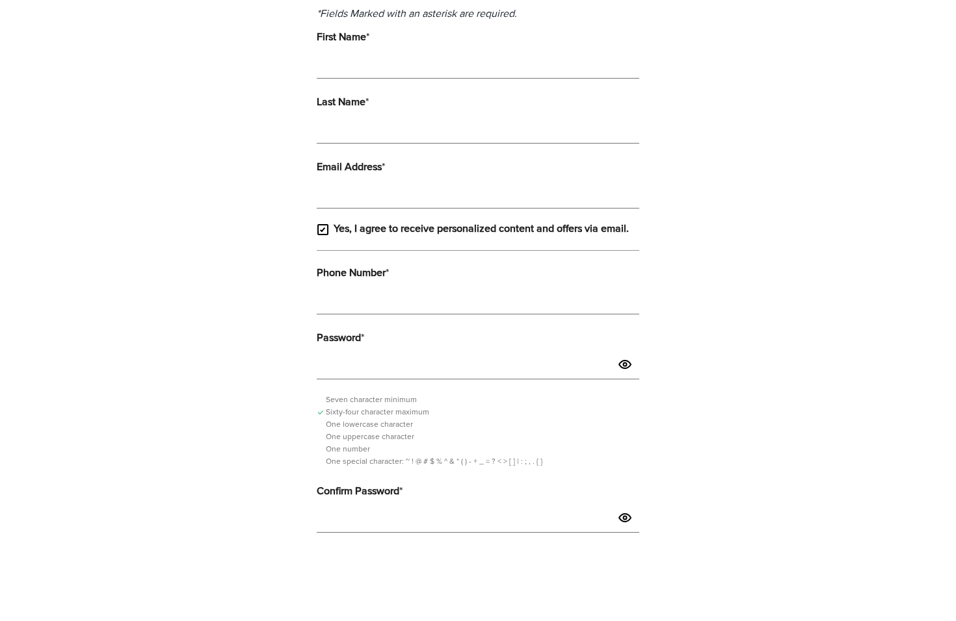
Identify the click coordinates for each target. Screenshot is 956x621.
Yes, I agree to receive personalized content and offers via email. (481, 229)
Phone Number (353, 272)
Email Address (351, 166)
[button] (625, 364)
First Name (343, 37)
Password (340, 337)
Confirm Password (360, 491)
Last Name (343, 101)
